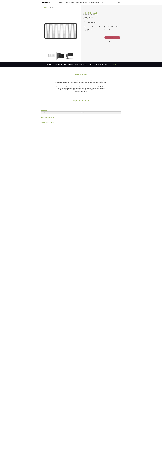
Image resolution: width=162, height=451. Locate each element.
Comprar (112, 37)
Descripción (58, 64)
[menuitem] (60, 2)
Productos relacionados (102, 64)
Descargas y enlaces (80, 64)
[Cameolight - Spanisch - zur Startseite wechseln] (47, 2)
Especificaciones (68, 64)
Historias (91, 64)
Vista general (49, 64)
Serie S (86, 18)
